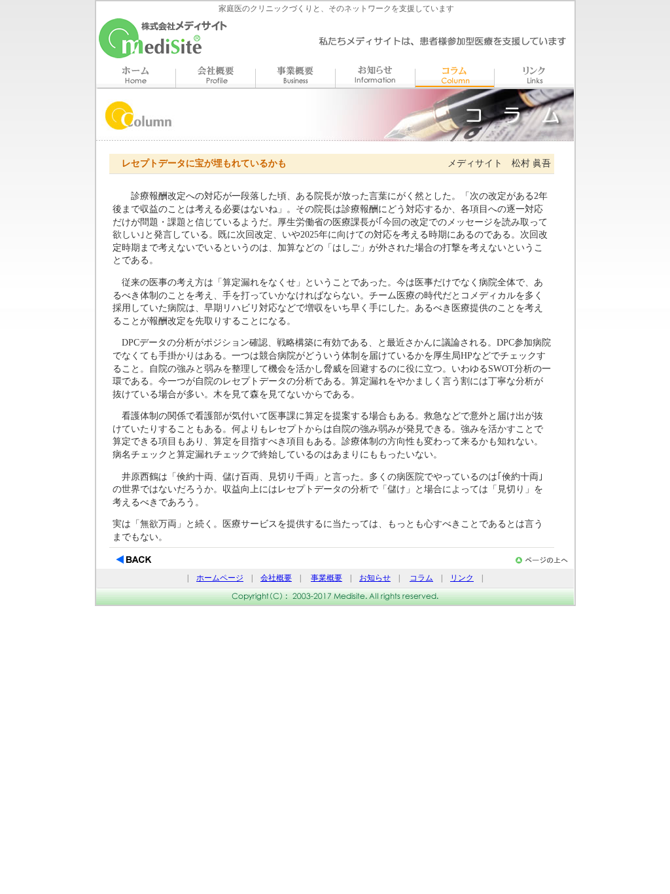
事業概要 (326, 577)
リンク (462, 577)
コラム (421, 577)
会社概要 (276, 577)
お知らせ (375, 577)
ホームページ (219, 577)
